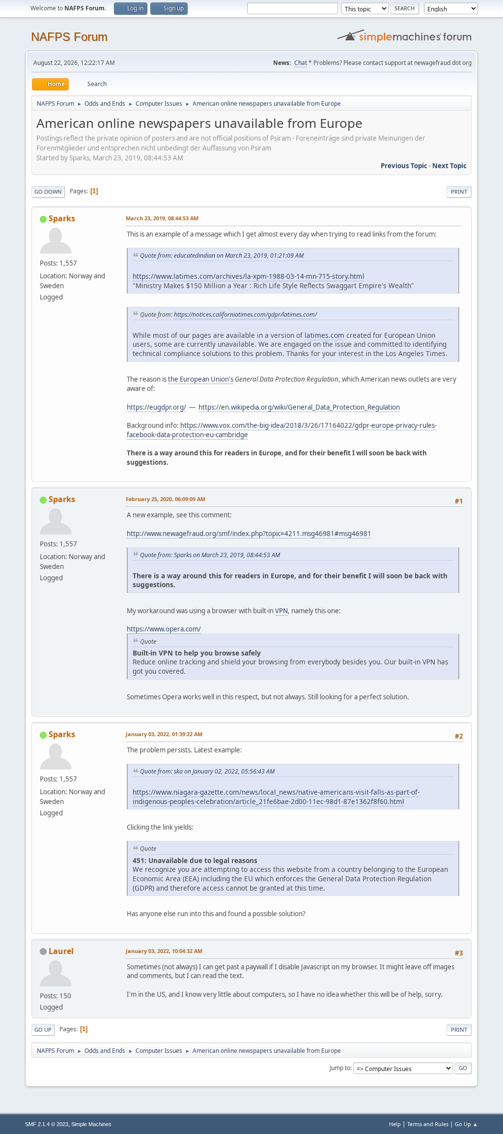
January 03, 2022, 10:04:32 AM (164, 951)
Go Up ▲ (466, 1124)
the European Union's (200, 379)
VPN (281, 610)
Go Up (43, 1029)
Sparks (62, 218)
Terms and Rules (427, 1124)
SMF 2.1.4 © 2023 (46, 1124)
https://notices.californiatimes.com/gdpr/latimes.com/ (245, 314)
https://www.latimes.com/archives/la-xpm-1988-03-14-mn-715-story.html (248, 276)
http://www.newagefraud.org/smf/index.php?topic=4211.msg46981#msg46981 (249, 533)
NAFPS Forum (69, 36)
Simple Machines (91, 1124)
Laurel (61, 951)
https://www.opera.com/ (164, 629)
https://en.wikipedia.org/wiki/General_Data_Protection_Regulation (299, 407)
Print (459, 191)
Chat (300, 63)
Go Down (48, 191)
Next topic (449, 165)
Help (395, 1124)
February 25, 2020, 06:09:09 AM (165, 499)
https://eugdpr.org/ (156, 407)
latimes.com (324, 335)
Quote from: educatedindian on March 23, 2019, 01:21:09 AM (222, 255)
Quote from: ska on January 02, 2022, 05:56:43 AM (207, 771)
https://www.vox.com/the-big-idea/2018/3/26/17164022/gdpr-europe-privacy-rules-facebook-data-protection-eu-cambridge (282, 430)
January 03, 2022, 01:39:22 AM (164, 734)
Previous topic (404, 165)
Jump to (340, 1068)
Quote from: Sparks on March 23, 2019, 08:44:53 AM (210, 555)
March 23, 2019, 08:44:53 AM (162, 218)
